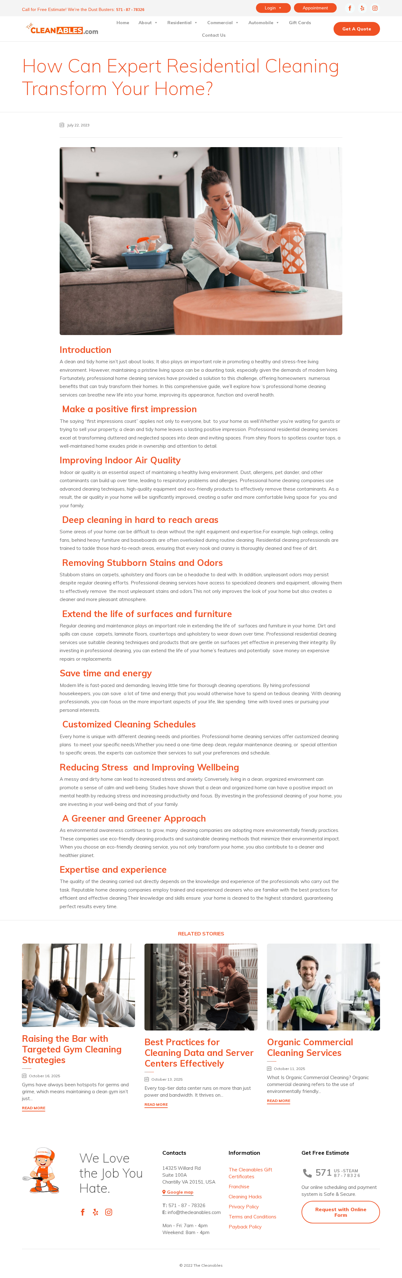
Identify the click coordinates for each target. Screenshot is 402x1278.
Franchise (239, 1187)
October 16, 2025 (44, 1075)
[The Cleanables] (61, 29)
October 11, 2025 (289, 1068)
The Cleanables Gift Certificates (250, 1173)
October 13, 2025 (166, 1079)
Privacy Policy (244, 1207)
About (145, 22)
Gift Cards (300, 22)
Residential (179, 22)
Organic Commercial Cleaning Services (310, 1047)
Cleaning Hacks (245, 1197)
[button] (357, 29)
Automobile (260, 22)
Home (123, 22)
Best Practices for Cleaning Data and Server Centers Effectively (199, 1052)
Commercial (220, 22)
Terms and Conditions (252, 1217)
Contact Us (213, 35)
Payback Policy (245, 1227)
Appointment (315, 7)
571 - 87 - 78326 (130, 10)
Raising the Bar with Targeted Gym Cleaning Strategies (72, 1049)
